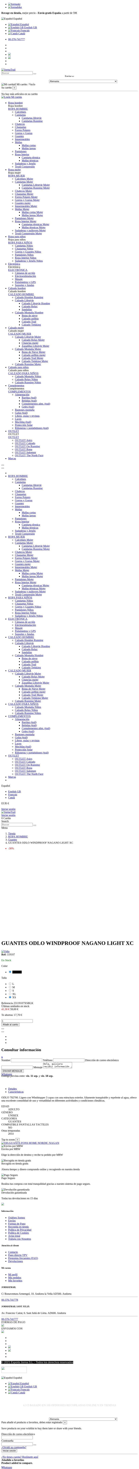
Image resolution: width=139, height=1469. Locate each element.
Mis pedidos (14, 1277)
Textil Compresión (25, 166)
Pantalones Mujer (24, 218)
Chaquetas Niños (24, 248)
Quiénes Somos (16, 1217)
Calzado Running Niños (28, 382)
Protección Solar (24, 425)
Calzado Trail (29, 321)
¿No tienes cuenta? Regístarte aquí (19, 1456)
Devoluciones (15, 1261)
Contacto (13, 1252)
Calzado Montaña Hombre (29, 312)
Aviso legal (14, 1235)
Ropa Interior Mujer (25, 221)
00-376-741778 (9, 1299)
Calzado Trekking (31, 324)
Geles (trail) (28, 406)
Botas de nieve (29, 315)
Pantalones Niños (24, 254)
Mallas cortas (29, 145)
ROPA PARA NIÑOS (20, 242)
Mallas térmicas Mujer (33, 227)
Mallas (18, 142)
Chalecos (20, 124)
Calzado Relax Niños (26, 379)
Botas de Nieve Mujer (33, 352)
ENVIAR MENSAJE (12, 1071)
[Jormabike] (15, 7)
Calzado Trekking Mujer (35, 361)
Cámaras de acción (25, 273)
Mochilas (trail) (23, 422)
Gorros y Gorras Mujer (27, 200)
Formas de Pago (16, 1223)
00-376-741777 (16, 39)
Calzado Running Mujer (28, 364)
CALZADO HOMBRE (21, 294)
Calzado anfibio (30, 318)
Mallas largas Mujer (32, 215)
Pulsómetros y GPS (25, 282)
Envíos (12, 1220)
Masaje (19, 279)
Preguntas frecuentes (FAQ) (23, 1258)
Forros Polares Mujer (26, 197)
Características (16, 1091)
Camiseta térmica (31, 157)
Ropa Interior (22, 154)
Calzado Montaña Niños (28, 376)
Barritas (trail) (29, 397)
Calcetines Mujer (24, 178)
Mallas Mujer (22, 209)
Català (21, 33)
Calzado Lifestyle (24, 300)
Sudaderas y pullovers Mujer (30, 230)
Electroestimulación (25, 276)
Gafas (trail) (21, 412)
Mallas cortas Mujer (32, 212)
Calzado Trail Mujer (32, 358)
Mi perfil (12, 1274)
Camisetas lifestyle (32, 118)
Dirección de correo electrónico (102, 1060)
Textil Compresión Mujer (28, 233)
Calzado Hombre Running (29, 297)
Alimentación (22, 394)
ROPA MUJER (16, 175)
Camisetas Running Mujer (36, 187)
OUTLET (13, 437)
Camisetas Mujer (24, 181)
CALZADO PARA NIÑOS (23, 373)
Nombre (5, 1060)
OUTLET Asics (23, 440)
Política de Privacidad (19, 1229)
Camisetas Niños (24, 245)
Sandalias (27, 309)
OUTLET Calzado (25, 443)
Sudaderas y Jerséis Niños (29, 260)
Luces (18, 418)
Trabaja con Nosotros (19, 1238)
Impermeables (22, 139)
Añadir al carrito (10, 1024)
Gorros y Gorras (23, 133)
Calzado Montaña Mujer (28, 349)
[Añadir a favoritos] (2, 1028)
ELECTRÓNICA (17, 270)
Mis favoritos (15, 1280)
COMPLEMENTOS (19, 391)
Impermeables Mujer (26, 206)
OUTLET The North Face (29, 455)
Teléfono (47, 1060)
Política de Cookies (18, 1232)
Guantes (19, 136)
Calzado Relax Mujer (33, 339)
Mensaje (37, 1067)
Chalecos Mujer (23, 190)
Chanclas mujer (30, 342)
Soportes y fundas (24, 285)
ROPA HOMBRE (18, 108)
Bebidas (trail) (29, 400)
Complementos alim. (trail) (36, 403)
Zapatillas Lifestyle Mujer (35, 346)
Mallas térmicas (30, 160)
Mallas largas (29, 148)
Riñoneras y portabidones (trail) (32, 428)
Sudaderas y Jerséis (25, 163)
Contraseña (7, 1440)
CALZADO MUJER (19, 333)
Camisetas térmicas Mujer (35, 224)
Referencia (7, 1003)
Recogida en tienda (18, 1226)
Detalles (12, 1088)
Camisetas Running (32, 121)
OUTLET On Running (27, 446)
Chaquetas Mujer (24, 194)
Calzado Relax (29, 306)
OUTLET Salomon (25, 452)
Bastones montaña (24, 409)
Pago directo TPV (17, 1255)
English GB (30, 27)
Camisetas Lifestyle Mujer (36, 184)
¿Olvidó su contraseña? (13, 1447)
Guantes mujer (23, 203)
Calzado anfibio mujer (33, 355)
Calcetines (20, 111)
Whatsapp (6, 1074)
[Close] (2, 468)
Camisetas (20, 114)
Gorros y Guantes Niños (28, 251)
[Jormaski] (14, 4)
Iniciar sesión (8, 809)
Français (24, 30)
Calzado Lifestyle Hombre (36, 303)
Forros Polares (22, 130)
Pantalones (20, 151)
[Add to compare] (2, 1031)
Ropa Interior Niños (25, 257)
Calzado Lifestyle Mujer (28, 336)
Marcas (12, 777)
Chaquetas (20, 127)
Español (24, 24)
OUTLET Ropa (23, 449)
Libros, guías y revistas (27, 415)
